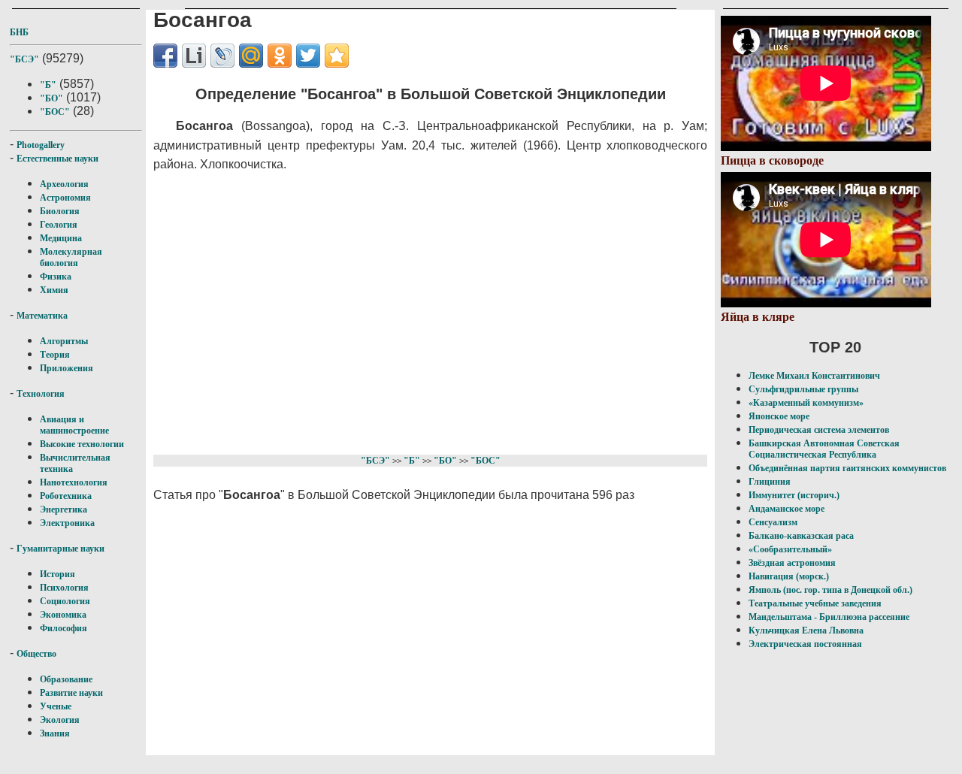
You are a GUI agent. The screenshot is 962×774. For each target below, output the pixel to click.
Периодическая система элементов (819, 430)
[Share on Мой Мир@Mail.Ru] (251, 56)
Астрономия (65, 197)
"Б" (48, 85)
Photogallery (41, 145)
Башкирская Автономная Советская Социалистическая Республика (824, 449)
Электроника (67, 523)
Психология (64, 587)
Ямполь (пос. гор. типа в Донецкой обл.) (830, 590)
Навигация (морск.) (789, 576)
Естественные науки (57, 158)
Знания (55, 733)
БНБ (19, 32)
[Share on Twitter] (308, 56)
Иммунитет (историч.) (794, 495)
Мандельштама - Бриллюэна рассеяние (829, 617)
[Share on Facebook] (165, 56)
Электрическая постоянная (805, 644)
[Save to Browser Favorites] (337, 56)
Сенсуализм (773, 522)
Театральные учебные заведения (815, 603)
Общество (36, 654)
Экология (60, 720)
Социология (65, 601)
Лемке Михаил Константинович (814, 375)
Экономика (63, 614)
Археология (64, 184)
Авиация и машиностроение (74, 425)
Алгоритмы (64, 341)
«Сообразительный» (790, 549)
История (57, 574)
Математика (42, 315)
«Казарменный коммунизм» (806, 403)
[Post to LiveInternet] (194, 56)
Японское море (779, 416)
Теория (55, 354)
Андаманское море (786, 508)
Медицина (61, 238)
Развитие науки (71, 693)
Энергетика (63, 509)
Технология (41, 394)
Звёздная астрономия (792, 563)
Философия (63, 628)
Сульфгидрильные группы (803, 389)
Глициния (770, 481)
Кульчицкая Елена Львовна (806, 630)
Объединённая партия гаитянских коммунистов (847, 468)
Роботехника (66, 496)
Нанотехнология (73, 482)
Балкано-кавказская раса (801, 536)
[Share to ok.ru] (280, 56)
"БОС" (55, 112)
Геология (58, 224)
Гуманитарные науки (60, 548)
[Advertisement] (420, 311)
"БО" (51, 98)
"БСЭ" (24, 59)
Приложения (66, 368)
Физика (55, 276)
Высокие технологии (82, 444)
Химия (54, 290)
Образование (66, 679)
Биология (60, 211)
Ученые (55, 706)
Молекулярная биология (71, 257)
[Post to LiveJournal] (222, 56)
